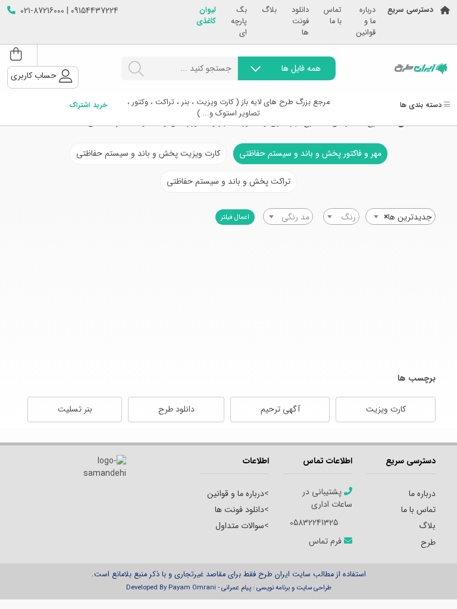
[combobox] (400, 216)
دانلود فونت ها (300, 22)
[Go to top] (424, 582)
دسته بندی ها (422, 106)
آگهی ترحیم (280, 409)
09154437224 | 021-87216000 (69, 11)
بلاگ (269, 10)
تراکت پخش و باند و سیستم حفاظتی (228, 181)
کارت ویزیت (386, 409)
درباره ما (422, 493)
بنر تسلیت (75, 409)
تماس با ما (333, 16)
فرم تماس (326, 541)
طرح (428, 542)
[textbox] (341, 217)
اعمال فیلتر (235, 217)
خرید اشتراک (88, 106)
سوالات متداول (239, 525)
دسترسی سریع (410, 10)
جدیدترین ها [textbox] (408, 217)
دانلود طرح (176, 409)
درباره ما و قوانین (365, 22)
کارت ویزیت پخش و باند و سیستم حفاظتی (148, 153)
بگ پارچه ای (239, 22)
